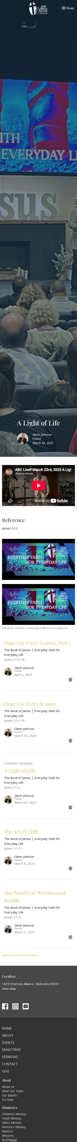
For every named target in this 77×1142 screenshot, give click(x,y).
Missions (8, 1135)
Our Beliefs (9, 1095)
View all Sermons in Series (20, 955)
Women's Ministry (14, 1127)
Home (7, 1028)
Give (5, 1071)
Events (8, 1042)
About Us (8, 1087)
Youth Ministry (11, 1118)
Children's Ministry (14, 1114)
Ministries (11, 1049)
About (8, 1035)
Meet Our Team (12, 1091)
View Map (9, 988)
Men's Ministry (11, 1123)
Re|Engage (9, 1140)
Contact (10, 1064)
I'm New (7, 1100)
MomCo (7, 1131)
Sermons (10, 1057)
